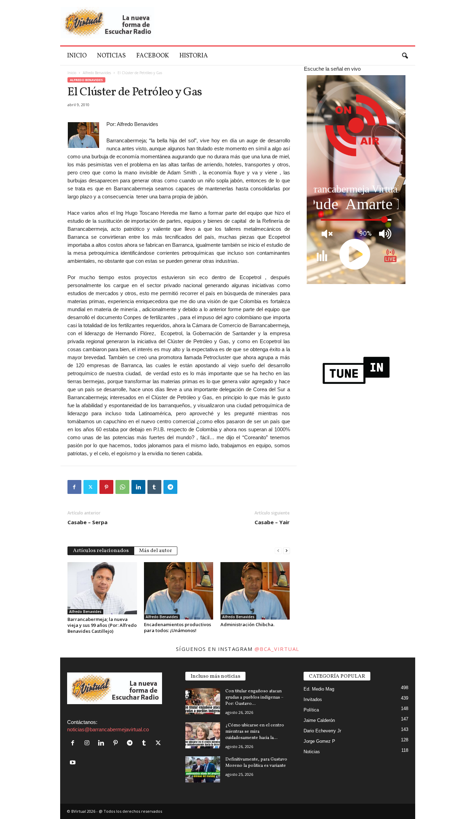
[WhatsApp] (122, 487)
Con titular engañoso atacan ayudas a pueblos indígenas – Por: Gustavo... (254, 697)
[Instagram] (88, 743)
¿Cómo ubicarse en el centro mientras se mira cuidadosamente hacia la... (254, 731)
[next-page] (286, 550)
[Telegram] (170, 487)
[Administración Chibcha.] (255, 591)
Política (311, 709)
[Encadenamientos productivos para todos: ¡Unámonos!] (179, 591)
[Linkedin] (138, 487)
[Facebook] (74, 487)
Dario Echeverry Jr (322, 730)
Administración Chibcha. (247, 624)
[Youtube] (73, 763)
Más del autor (155, 550)
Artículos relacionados (101, 550)
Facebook (152, 56)
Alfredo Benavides (97, 72)
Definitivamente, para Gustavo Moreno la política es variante (256, 762)
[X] (90, 487)
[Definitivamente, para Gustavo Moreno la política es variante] (202, 769)
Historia (193, 56)
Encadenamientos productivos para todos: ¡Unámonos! (177, 627)
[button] (404, 56)
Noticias (111, 56)
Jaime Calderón (319, 720)
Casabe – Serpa (87, 522)
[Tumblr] (154, 487)
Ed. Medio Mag (319, 689)
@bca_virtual (277, 648)
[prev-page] (278, 550)
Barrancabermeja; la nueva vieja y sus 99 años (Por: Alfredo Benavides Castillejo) (102, 625)
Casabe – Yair (272, 522)
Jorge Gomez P (319, 741)
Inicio (77, 56)
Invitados (313, 699)
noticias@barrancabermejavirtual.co (108, 729)
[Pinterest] (106, 487)
